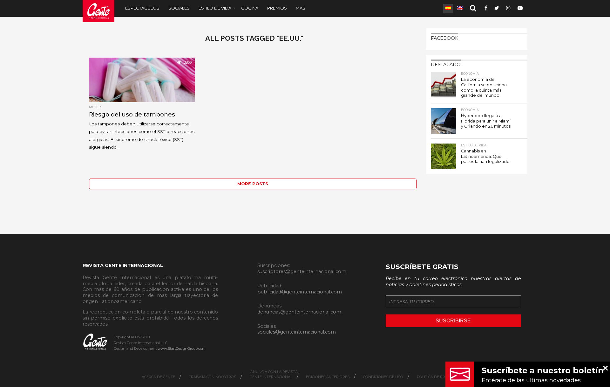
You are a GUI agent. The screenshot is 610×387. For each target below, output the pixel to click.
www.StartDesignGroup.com (182, 348)
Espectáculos (142, 8)
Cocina (249, 8)
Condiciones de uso (383, 377)
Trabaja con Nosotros (212, 377)
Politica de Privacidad (440, 377)
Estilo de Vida (215, 8)
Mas (300, 8)
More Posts (252, 183)
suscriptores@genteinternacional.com (301, 271)
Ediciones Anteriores (327, 377)
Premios (277, 8)
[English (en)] (460, 8)
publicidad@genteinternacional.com (299, 292)
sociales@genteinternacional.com (296, 332)
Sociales (179, 8)
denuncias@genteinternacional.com (299, 312)
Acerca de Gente (158, 377)
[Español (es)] (448, 8)
